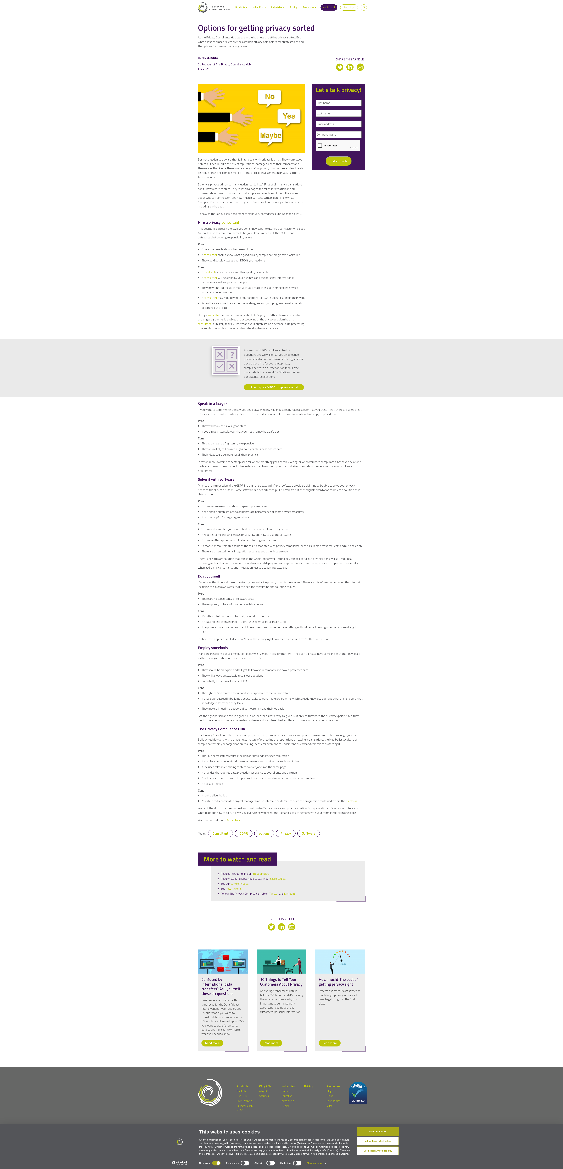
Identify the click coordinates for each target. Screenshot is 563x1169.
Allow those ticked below (378, 1141)
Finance (286, 1091)
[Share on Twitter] (340, 67)
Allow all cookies (377, 1131)
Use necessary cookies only (378, 1150)
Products (240, 7)
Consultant (220, 833)
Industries (277, 7)
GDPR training (244, 1101)
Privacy (285, 833)
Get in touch (339, 161)
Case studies (333, 1101)
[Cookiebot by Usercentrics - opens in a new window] (180, 1163)
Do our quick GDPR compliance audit (274, 387)
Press (330, 1096)
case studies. (278, 878)
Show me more (314, 1163)
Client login (349, 7)
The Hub (241, 1091)
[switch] (245, 1163)
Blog (329, 1091)
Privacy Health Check (245, 1108)
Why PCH (258, 7)
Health (285, 1106)
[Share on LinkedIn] (350, 67)
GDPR (243, 833)
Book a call (329, 7)
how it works (234, 888)
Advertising (288, 1101)
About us (264, 1096)
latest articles (260, 873)
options (264, 833)
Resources (309, 7)
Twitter (273, 893)
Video (329, 1106)
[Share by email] (360, 67)
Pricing (293, 7)
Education (287, 1096)
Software (308, 833)
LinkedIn (289, 893)
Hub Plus (242, 1096)
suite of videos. (239, 883)
